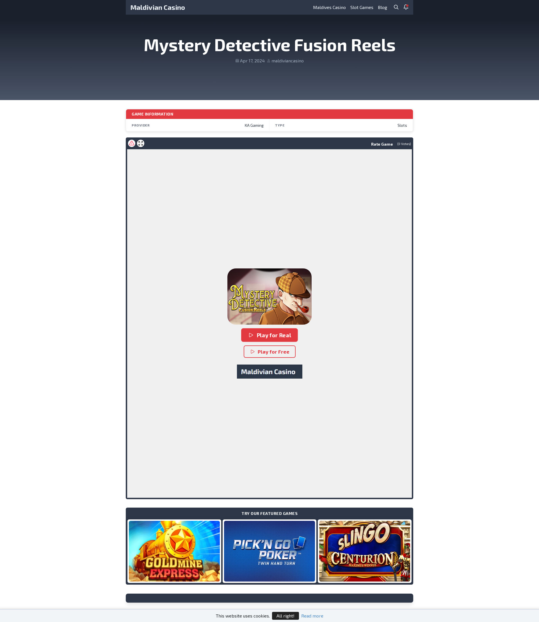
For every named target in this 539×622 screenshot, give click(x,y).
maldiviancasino (287, 60)
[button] (269, 296)
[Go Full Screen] (140, 143)
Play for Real (274, 335)
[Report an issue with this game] (131, 143)
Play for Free (273, 352)
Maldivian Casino (157, 7)
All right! (285, 615)
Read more (312, 615)
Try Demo (174, 551)
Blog (382, 7)
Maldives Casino (329, 7)
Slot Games (361, 7)
